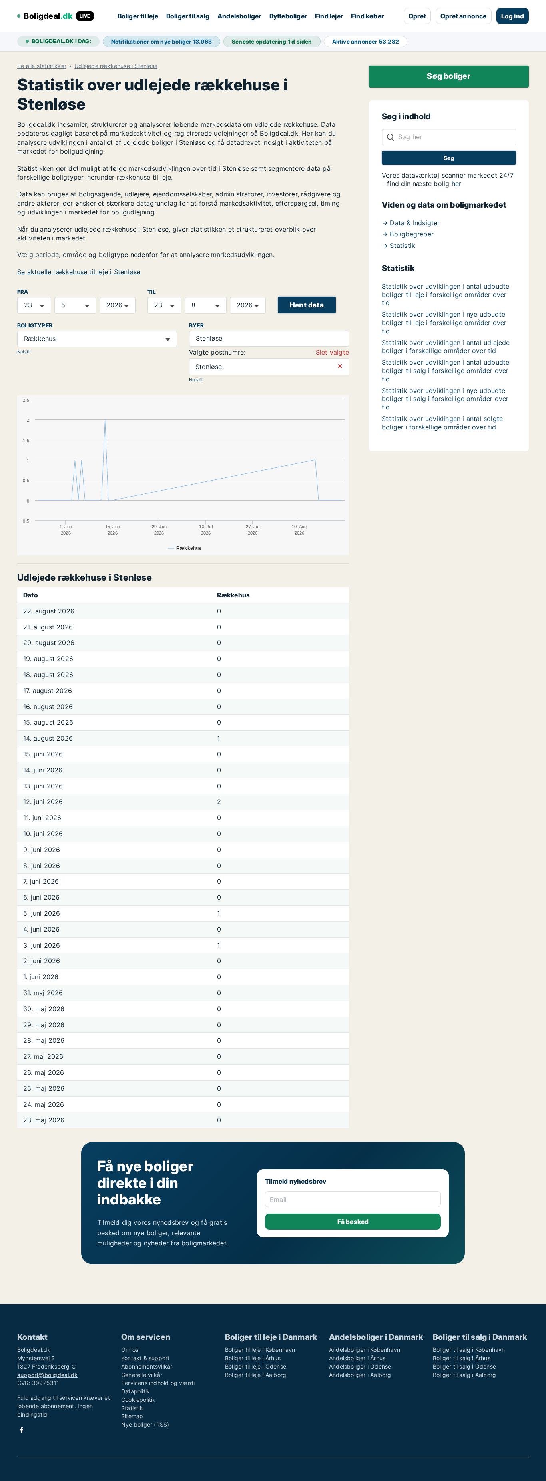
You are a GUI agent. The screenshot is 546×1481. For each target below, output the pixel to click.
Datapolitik (135, 1391)
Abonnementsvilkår (146, 1366)
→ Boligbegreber (408, 234)
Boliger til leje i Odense (255, 1366)
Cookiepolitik (138, 1399)
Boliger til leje (138, 16)
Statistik (132, 1408)
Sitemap (132, 1416)
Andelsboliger (239, 16)
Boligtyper (34, 325)
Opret (417, 16)
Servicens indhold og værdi (158, 1382)
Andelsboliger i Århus (357, 1358)
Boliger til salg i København (469, 1349)
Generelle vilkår (141, 1374)
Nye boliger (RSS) (145, 1424)
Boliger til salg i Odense (464, 1366)
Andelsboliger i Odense (360, 1366)
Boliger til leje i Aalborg (255, 1374)
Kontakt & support (145, 1358)
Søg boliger (448, 76)
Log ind (512, 16)
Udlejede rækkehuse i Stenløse (115, 66)
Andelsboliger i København (364, 1349)
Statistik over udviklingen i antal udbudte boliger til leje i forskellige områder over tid (445, 294)
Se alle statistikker (41, 66)
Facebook (21, 1430)
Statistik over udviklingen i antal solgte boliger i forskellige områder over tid (442, 423)
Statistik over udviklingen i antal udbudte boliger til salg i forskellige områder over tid (445, 370)
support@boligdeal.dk (47, 1374)
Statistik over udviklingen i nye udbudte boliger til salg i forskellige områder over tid (445, 399)
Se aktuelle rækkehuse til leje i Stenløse (78, 272)
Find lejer (329, 16)
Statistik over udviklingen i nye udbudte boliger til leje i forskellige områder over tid (444, 322)
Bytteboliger (288, 16)
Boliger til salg (187, 16)
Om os (129, 1349)
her (457, 184)
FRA (22, 292)
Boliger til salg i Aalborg (464, 1374)
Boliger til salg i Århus (461, 1358)
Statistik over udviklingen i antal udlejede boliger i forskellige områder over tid (446, 347)
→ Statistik (398, 245)
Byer (196, 325)
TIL (151, 292)
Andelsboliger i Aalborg (360, 1374)
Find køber (367, 16)
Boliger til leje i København (260, 1349)
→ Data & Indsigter (411, 223)
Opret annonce (463, 16)
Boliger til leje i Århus (253, 1358)
